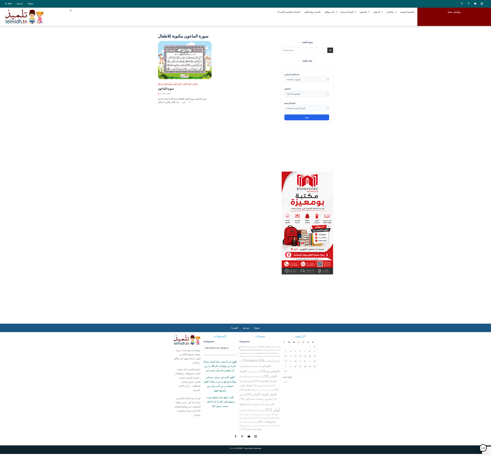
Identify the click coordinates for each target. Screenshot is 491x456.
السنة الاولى (187, 84)
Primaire (253, 360)
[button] (483, 448)
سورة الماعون (166, 88)
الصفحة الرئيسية (407, 11)
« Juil (285, 381)
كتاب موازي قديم (245, 414)
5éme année (267, 346)
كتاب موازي (258, 414)
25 (290, 366)
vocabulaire (272, 361)
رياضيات (253, 404)
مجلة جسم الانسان (246, 418)
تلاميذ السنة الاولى (261, 394)
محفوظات (267, 422)
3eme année (253, 347)
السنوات (376, 11)
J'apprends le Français (267, 353)
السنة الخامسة (265, 381)
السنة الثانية (245, 376)
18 (290, 361)
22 (310, 361)
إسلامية (195, 84)
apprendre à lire (274, 350)
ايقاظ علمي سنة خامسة (266, 390)
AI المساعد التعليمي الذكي (289, 11)
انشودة (258, 385)
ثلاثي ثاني (267, 404)
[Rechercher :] (307, 50)
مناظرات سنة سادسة (268, 426)
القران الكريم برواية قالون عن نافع (170, 84)
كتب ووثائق (329, 11)
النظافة (267, 386)
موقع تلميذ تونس (252, 428)
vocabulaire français (250, 366)
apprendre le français (254, 349)
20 (300, 361)
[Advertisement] (308, 147)
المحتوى (363, 11)
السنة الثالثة (257, 376)
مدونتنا (30, 3)
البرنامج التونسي (253, 372)
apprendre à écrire (247, 353)
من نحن (20, 3)
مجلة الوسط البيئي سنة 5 (267, 417)
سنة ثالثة (249, 410)
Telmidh (232, 448)
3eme (243, 347)
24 (286, 366)
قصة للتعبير (267, 414)
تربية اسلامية (248, 389)
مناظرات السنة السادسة (248, 422)
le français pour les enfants (263, 356)
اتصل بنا (8, 3)
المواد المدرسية (347, 11)
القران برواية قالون (312, 11)
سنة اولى (261, 410)
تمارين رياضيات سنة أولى (255, 399)
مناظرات (390, 11)
